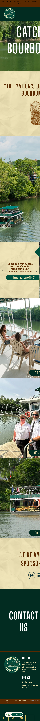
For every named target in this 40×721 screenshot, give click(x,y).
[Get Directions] (13, 718)
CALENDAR (17, 714)
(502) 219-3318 (27, 682)
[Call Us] (4, 718)
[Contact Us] (21, 718)
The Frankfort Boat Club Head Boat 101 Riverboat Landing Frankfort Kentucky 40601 (29, 667)
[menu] (37, 4)
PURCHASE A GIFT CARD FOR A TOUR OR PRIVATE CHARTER (20, 2)
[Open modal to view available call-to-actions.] (30, 718)
